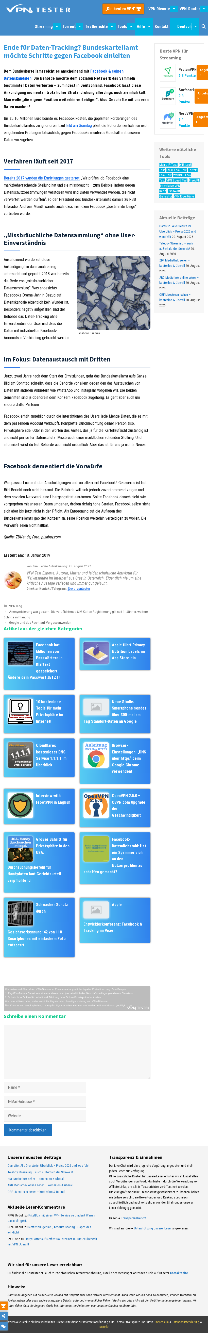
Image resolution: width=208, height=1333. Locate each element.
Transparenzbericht (133, 1218)
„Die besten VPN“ (121, 8)
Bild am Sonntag (79, 125)
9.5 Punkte (187, 75)
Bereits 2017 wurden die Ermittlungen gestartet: (42, 178)
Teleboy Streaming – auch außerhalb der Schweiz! (40, 1172)
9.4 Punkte (184, 122)
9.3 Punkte (184, 99)
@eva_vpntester (78, 588)
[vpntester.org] (38, 9)
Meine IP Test (168, 165)
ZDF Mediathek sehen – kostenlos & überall (36, 1179)
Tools (122, 26)
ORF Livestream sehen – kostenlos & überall (36, 1192)
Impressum (162, 1322)
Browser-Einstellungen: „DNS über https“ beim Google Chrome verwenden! (129, 758)
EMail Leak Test (176, 170)
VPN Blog (15, 606)
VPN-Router (190, 8)
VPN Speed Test (176, 180)
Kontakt (161, 26)
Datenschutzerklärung (185, 1322)
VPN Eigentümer (184, 196)
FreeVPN (194, 180)
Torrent (69, 26)
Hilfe (141, 26)
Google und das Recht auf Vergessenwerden (40, 622)
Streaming (44, 26)
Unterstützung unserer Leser (152, 1228)
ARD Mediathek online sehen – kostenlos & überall (40, 1185)
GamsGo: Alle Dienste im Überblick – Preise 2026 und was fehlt (177, 231)
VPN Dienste (159, 8)
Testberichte (96, 26)
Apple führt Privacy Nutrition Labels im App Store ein (128, 651)
